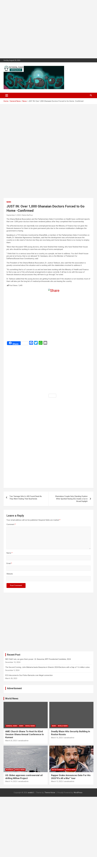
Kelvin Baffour (27, 215)
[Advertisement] (48, 29)
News (9, 202)
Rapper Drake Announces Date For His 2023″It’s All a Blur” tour (70, 777)
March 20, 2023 (11, 741)
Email (9, 563)
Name (9, 553)
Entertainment (58, 769)
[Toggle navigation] (7, 95)
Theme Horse (49, 792)
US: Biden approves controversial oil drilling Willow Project (24, 777)
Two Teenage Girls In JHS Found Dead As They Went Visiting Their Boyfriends (25, 497)
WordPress (78, 792)
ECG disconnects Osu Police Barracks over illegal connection (29, 675)
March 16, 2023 (57, 738)
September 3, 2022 (14, 215)
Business (9, 769)
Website (10, 574)
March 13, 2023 (57, 781)
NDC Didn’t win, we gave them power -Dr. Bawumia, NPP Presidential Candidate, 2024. (38, 659)
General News (11, 726)
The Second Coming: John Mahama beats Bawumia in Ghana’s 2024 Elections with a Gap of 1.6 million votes (47, 667)
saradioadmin (23, 741)
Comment (11, 524)
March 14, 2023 (11, 781)
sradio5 (31, 792)
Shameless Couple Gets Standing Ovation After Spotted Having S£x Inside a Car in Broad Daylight (71, 498)
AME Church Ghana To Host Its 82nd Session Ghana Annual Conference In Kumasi (24, 734)
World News (11, 698)
